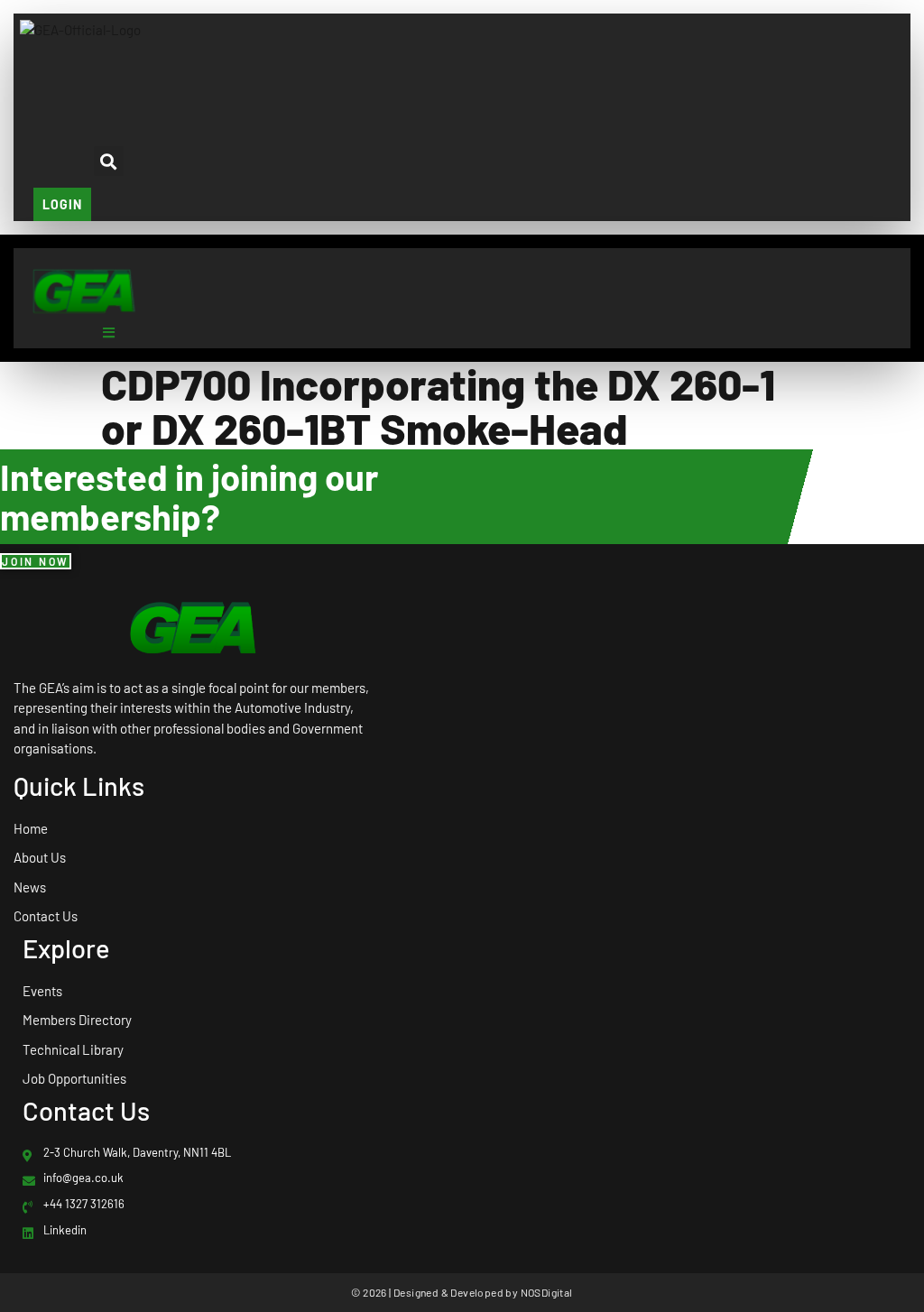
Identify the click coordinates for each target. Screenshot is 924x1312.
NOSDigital (547, 1292)
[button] (109, 93)
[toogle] (109, 332)
